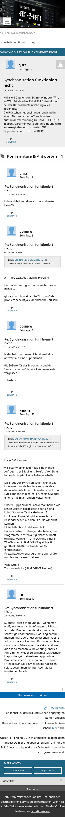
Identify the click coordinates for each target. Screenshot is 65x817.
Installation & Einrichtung (19, 42)
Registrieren (47, 770)
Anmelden (18, 770)
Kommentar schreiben (32, 695)
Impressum (32, 789)
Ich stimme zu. (40, 811)
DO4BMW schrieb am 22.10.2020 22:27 (31, 438)
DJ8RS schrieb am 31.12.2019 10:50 (29, 259)
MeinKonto (58, 708)
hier (54, 728)
